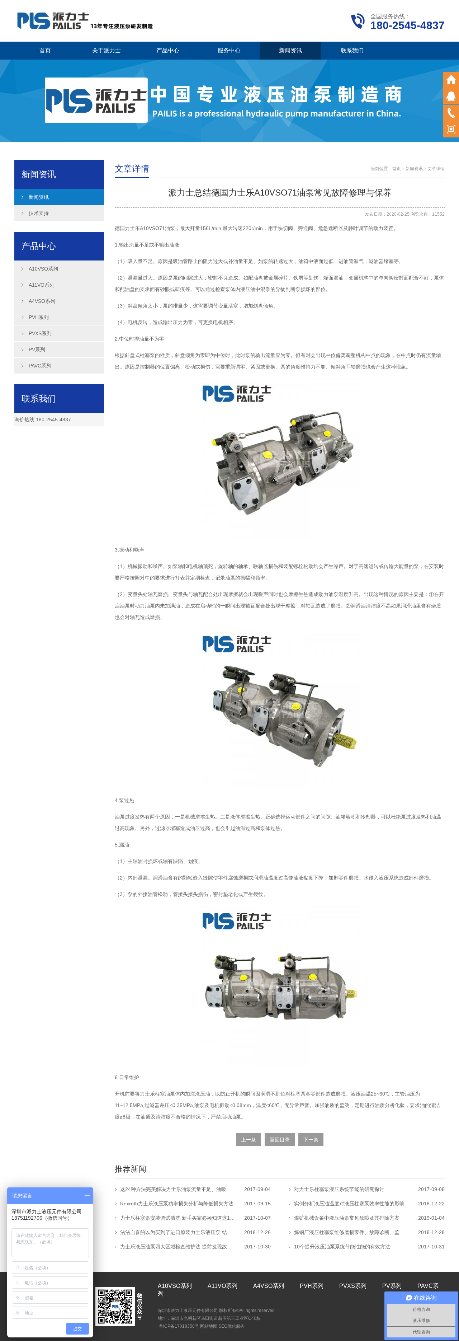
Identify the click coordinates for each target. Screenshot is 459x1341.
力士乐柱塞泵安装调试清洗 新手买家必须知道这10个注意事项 (177, 1218)
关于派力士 (106, 50)
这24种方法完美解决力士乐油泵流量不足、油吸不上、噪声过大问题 (177, 1189)
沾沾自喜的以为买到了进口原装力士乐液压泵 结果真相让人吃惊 (177, 1232)
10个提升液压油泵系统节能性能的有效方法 (342, 1246)
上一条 (248, 1140)
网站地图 (208, 1326)
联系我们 (352, 50)
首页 (45, 50)
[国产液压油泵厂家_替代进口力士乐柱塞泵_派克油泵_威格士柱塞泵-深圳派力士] (86, 20)
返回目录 (280, 1140)
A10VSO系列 (43, 269)
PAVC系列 (40, 366)
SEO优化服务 (231, 1326)
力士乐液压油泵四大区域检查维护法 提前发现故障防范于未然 (177, 1246)
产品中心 (167, 50)
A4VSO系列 (42, 301)
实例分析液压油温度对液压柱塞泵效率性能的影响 (349, 1203)
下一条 (310, 1140)
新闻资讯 (290, 50)
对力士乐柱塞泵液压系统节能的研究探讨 (339, 1189)
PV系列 (37, 349)
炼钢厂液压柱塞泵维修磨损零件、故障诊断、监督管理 (351, 1232)
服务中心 (229, 50)
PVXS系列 (40, 333)
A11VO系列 (42, 285)
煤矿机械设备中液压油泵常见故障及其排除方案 (346, 1218)
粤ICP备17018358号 (179, 1326)
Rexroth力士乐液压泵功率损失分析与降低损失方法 (176, 1203)
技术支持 (39, 213)
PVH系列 (39, 317)
